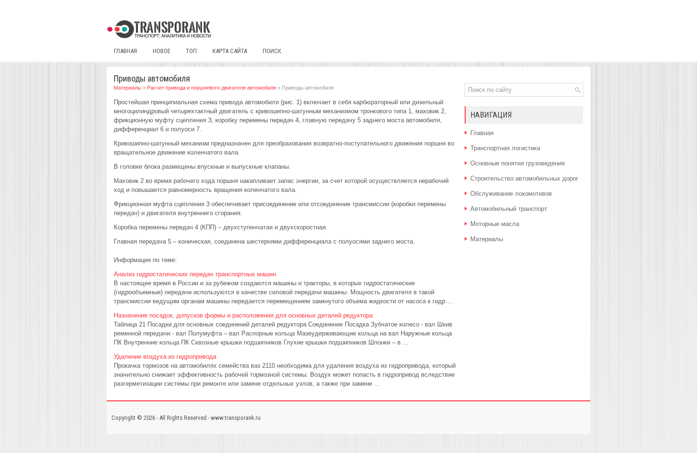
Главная (125, 50)
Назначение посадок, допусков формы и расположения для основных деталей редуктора (243, 315)
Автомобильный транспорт (508, 208)
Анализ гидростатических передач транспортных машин (195, 274)
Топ (191, 50)
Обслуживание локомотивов (511, 193)
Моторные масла (494, 223)
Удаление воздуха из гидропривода (165, 356)
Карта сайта (229, 50)
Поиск (272, 50)
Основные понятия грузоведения (517, 163)
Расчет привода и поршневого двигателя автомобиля (211, 88)
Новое (161, 50)
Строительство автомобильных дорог (524, 178)
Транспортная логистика (505, 148)
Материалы (127, 88)
